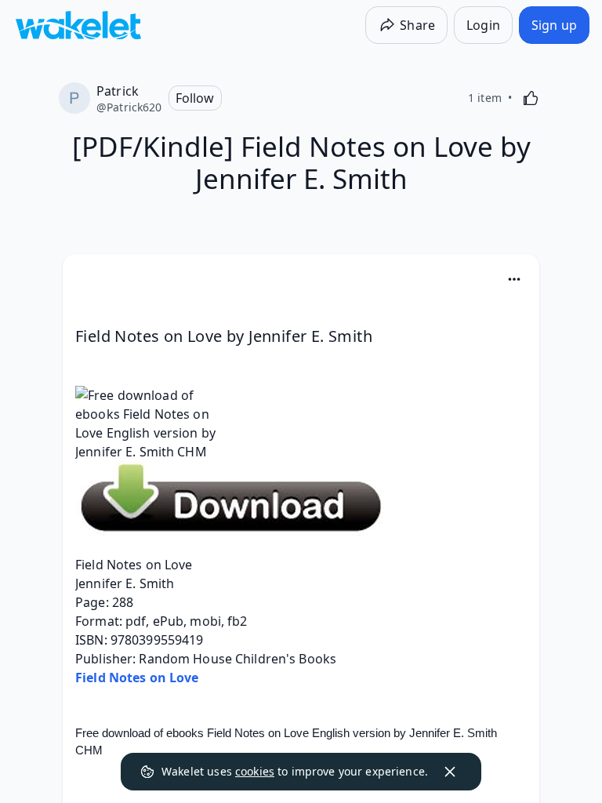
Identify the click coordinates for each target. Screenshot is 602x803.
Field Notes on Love (136, 677)
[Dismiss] (449, 771)
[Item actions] (514, 279)
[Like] (530, 98)
